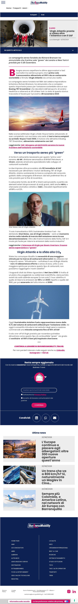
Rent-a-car (53, 551)
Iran (42, 15)
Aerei (24, 8)
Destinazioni (16, 565)
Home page (15, 541)
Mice (51, 544)
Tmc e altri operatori (57, 569)
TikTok (45, 352)
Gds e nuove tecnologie (20, 575)
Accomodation (17, 548)
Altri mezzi (15, 558)
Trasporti (17, 8)
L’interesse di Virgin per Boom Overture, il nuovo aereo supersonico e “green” (38, 246)
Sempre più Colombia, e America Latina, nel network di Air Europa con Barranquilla (54, 501)
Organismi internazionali (58, 548)
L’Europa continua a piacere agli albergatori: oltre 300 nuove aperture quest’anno (55, 451)
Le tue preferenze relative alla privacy (48, 601)
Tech (51, 565)
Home (8, 8)
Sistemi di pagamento (57, 558)
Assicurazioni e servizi (19, 562)
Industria (14, 579)
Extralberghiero (17, 569)
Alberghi (14, 555)
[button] (73, 50)
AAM (12, 544)
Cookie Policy (13, 591)
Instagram (35, 352)
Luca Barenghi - (55, 40)
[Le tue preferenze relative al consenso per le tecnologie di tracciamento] (74, 600)
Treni (51, 575)
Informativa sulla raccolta (20, 601)
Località (52, 541)
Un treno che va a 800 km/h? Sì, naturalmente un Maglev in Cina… (54, 477)
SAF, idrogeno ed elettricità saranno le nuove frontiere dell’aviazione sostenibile (36, 146)
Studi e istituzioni (55, 562)
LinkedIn (61, 350)
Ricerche (52, 555)
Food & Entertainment (19, 572)
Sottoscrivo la (34, 394)
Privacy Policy (40, 394)
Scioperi (33, 15)
